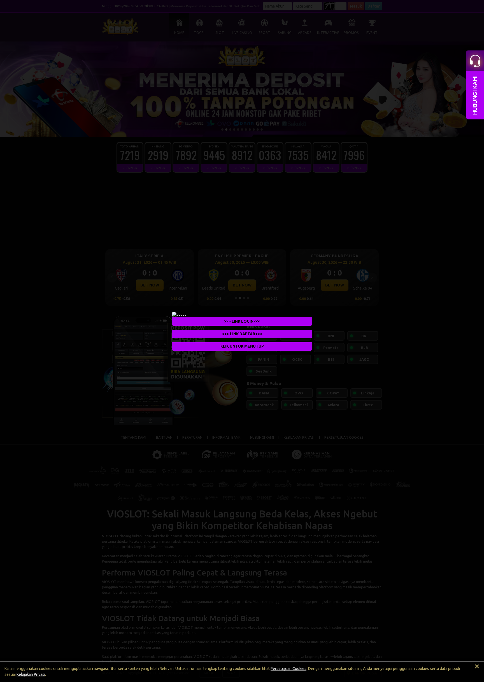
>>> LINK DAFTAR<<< (242, 333)
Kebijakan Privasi (31, 674)
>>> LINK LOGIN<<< (242, 321)
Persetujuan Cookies (288, 668)
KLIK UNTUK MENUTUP (242, 346)
